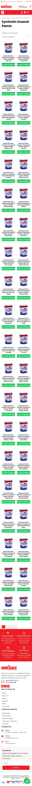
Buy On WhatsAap (9, 64)
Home (3, 18)
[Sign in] (19, 6)
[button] (2, 12)
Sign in (22, 5)
